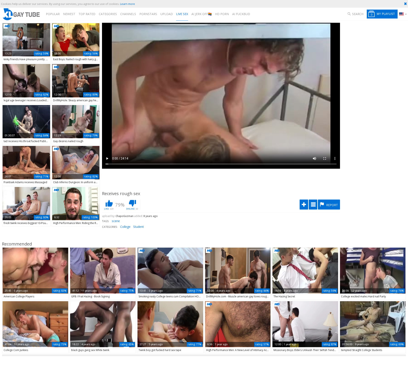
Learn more (127, 4)
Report (331, 205)
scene (116, 221)
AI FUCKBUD (241, 14)
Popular (53, 14)
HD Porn (222, 14)
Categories (108, 14)
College (125, 227)
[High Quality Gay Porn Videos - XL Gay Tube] (21, 14)
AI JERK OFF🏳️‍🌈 (201, 14)
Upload (166, 14)
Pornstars (148, 14)
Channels (128, 14)
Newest (69, 14)
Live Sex (182, 14)
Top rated (87, 14)
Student (138, 227)
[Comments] (313, 205)
